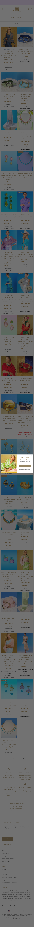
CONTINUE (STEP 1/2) (25, 465)
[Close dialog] (32, 455)
